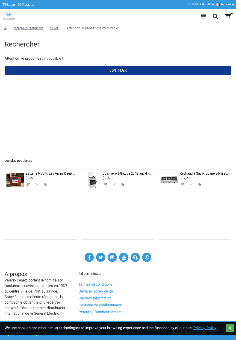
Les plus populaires (18, 160)
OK (230, 328)
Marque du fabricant (28, 28)
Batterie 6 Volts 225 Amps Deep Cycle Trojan (50, 173)
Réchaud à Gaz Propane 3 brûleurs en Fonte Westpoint (205, 173)
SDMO (54, 28)
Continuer (118, 70)
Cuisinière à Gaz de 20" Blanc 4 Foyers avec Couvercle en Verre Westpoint (127, 173)
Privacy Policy (204, 328)
